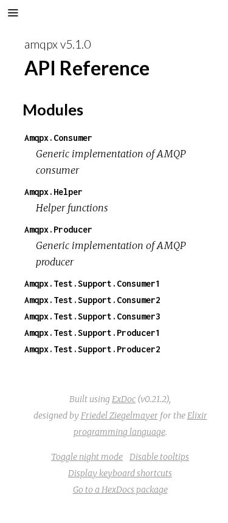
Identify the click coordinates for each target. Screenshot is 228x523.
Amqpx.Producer (58, 229)
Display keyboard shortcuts (120, 473)
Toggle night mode (87, 457)
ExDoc (124, 399)
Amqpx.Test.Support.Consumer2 (92, 300)
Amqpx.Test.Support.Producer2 (92, 349)
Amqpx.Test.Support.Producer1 (92, 332)
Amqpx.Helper (53, 191)
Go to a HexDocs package (120, 489)
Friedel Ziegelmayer (119, 415)
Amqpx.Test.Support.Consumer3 (92, 316)
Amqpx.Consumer (58, 137)
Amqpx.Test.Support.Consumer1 (92, 283)
